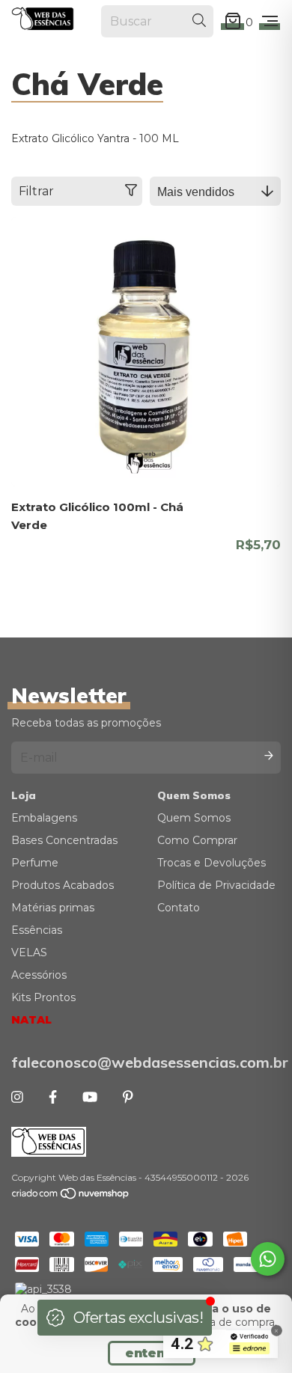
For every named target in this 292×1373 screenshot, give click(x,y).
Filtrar (36, 191)
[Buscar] (199, 21)
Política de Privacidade (216, 885)
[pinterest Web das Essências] (128, 1097)
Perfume (34, 862)
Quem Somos (194, 818)
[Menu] (270, 21)
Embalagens (44, 818)
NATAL (31, 1020)
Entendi (151, 1353)
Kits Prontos (43, 997)
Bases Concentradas (64, 840)
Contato (178, 907)
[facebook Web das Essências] (53, 1097)
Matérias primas (52, 907)
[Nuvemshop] (71, 1196)
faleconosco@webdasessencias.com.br (146, 1062)
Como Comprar (197, 840)
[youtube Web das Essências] (89, 1097)
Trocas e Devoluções (211, 862)
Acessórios (39, 975)
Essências (36, 930)
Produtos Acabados (62, 885)
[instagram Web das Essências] (17, 1097)
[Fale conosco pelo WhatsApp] (268, 1259)
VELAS (29, 952)
